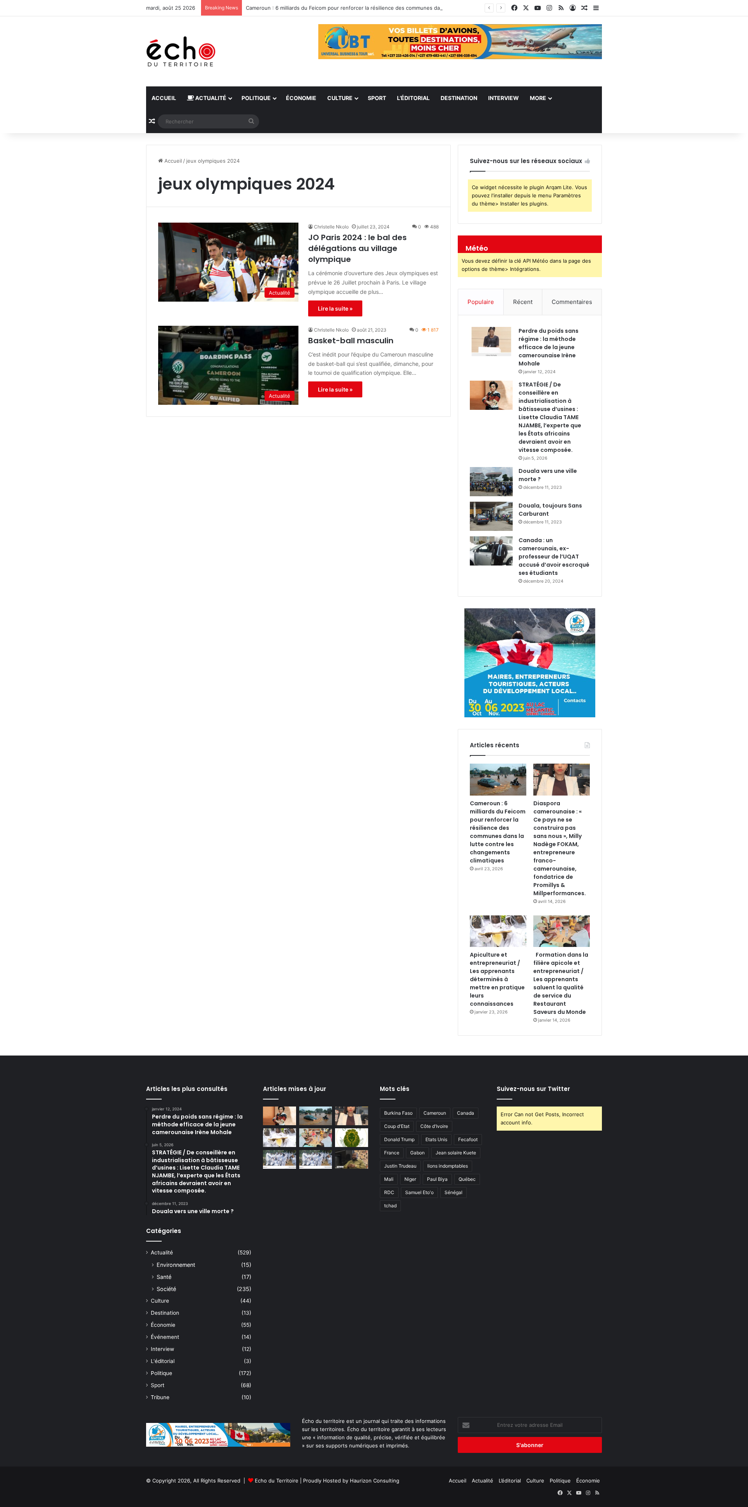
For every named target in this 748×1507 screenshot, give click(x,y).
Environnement (176, 1264)
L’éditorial (413, 98)
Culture (340, 98)
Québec (467, 1179)
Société (166, 1289)
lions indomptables (447, 1166)
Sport (377, 98)
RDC (389, 1192)
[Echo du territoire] (181, 51)
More (538, 98)
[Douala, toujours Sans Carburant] (491, 516)
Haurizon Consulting (374, 1480)
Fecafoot (468, 1139)
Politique (256, 98)
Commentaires (572, 302)
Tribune (160, 1397)
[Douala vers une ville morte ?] (491, 481)
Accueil (164, 98)
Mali (388, 1179)
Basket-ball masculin (350, 340)
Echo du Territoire (276, 1480)
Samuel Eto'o (419, 1192)
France (391, 1153)
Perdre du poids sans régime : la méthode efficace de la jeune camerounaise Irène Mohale (549, 347)
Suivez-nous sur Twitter (533, 1089)
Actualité (210, 98)
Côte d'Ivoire (434, 1126)
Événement (165, 1337)
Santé (164, 1276)
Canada (465, 1113)
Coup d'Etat (396, 1126)
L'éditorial (163, 1361)
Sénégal (453, 1192)
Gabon (417, 1153)
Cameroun (434, 1113)
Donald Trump (399, 1139)
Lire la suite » (335, 308)
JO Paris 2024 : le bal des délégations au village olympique (357, 248)
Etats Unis (436, 1139)
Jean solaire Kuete (456, 1153)
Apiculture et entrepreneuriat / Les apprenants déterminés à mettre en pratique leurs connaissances (497, 979)
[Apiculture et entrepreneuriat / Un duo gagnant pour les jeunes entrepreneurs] (315, 1159)
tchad (390, 1205)
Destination (459, 98)
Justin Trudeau (400, 1166)
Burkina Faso (398, 1113)
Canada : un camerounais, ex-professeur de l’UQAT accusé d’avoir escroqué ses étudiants (554, 556)
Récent (523, 302)
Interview (503, 98)
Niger (410, 1179)
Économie (301, 98)
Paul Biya (437, 1179)
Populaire (481, 302)
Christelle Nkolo (331, 227)
